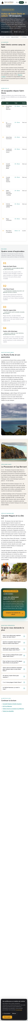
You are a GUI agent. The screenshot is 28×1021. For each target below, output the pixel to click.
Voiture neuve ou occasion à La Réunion (13, 708)
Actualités (8, 37)
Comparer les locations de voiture (13, 613)
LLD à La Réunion (7, 706)
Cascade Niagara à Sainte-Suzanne (12, 704)
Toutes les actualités (8, 711)
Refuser (14, 1013)
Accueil (2, 37)
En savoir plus (19, 1010)
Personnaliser (7, 1013)
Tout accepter (7, 1017)
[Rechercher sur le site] (17, 2)
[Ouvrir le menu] (25, 2)
